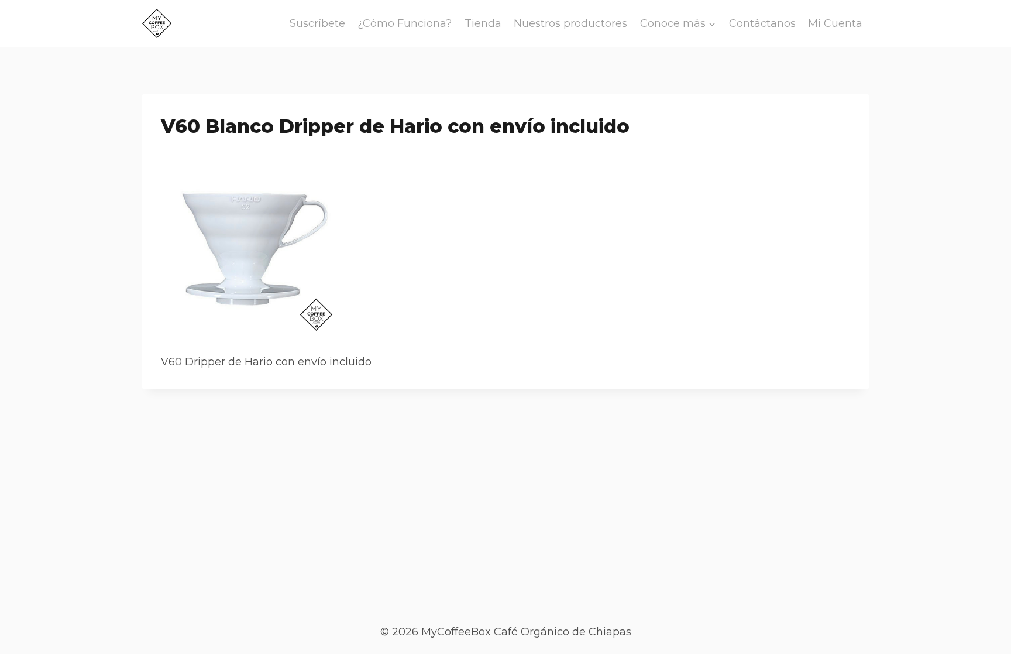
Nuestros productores (570, 23)
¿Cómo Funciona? (404, 23)
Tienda (483, 23)
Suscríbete (317, 23)
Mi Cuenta (835, 23)
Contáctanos (762, 23)
